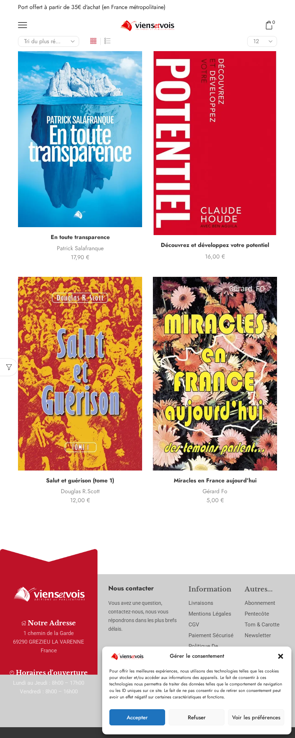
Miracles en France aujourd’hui (215, 480)
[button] (280, 656)
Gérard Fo (215, 491)
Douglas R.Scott (80, 491)
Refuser (197, 717)
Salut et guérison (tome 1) (80, 480)
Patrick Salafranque (80, 248)
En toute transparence (80, 237)
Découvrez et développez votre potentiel (215, 245)
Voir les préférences (256, 717)
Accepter (137, 717)
